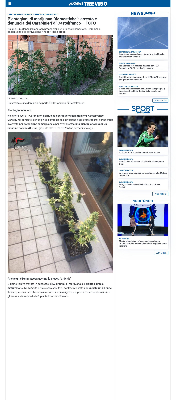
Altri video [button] (161, 253)
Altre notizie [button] (160, 100)
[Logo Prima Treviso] (88, 3)
